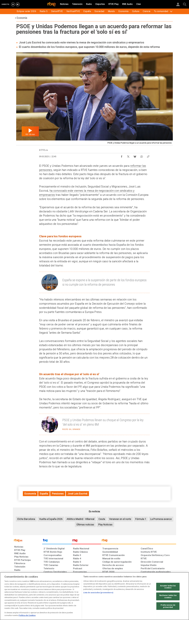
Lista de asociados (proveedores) (98, 593)
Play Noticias (105, 524)
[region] (94, 596)
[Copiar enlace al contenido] (148, 155)
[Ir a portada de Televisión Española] (57, 541)
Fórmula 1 (140, 519)
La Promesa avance (161, 519)
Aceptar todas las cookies (168, 586)
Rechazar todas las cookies (168, 596)
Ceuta (102, 519)
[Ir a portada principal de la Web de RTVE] (27, 540)
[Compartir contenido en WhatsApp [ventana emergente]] (141, 155)
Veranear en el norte (120, 519)
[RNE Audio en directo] (17, 4)
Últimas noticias (85, 524)
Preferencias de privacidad (168, 606)
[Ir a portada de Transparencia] (138, 541)
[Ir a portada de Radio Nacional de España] (86, 541)
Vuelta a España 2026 (51, 519)
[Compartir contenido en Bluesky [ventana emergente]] (135, 155)
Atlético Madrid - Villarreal (80, 519)
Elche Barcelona (26, 519)
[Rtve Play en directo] (13, 4)
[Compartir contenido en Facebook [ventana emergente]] (121, 155)
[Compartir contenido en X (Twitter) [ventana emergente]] (128, 155)
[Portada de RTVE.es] (51, 4)
